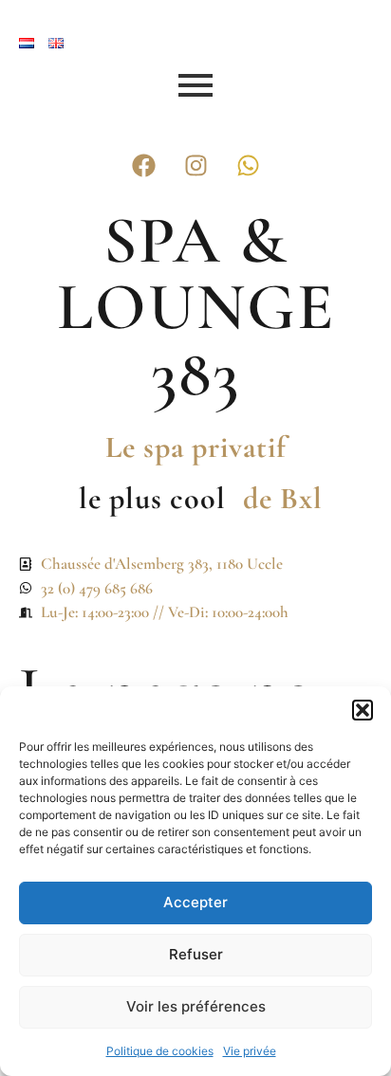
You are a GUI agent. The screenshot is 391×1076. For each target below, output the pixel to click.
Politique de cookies (160, 1051)
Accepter (195, 902)
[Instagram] (195, 165)
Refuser (196, 954)
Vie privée (249, 1051)
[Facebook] (143, 165)
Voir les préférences (196, 1006)
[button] (362, 710)
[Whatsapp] (247, 165)
